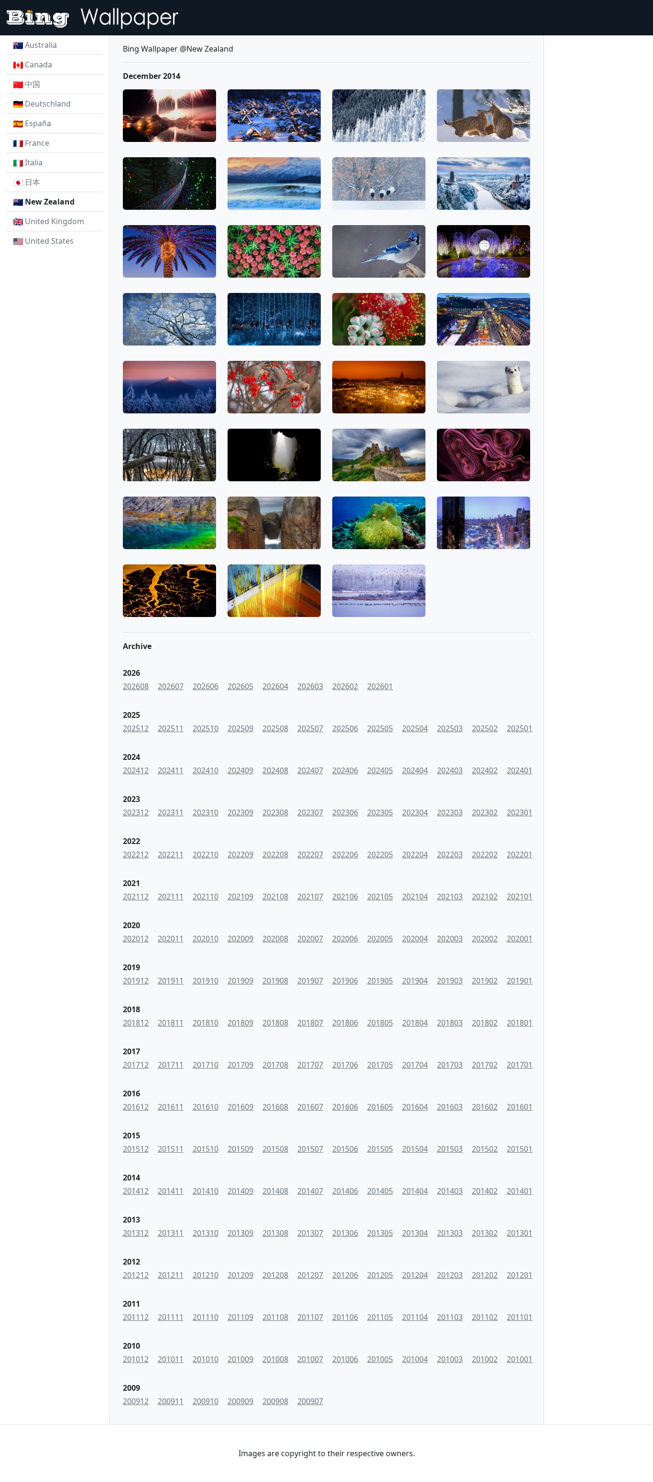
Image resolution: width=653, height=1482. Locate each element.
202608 (136, 686)
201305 (380, 1233)
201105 (380, 1317)
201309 (240, 1233)
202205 (380, 854)
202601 (380, 686)
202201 (520, 854)
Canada (38, 64)
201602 (485, 1107)
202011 (171, 938)
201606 (345, 1107)
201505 (380, 1149)
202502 (485, 728)
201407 (310, 1191)
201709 (240, 1065)
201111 (171, 1317)
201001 (520, 1359)
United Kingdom (54, 221)
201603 (450, 1107)
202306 (345, 812)
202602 (345, 686)
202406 (345, 770)
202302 (485, 812)
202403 (450, 770)
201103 (450, 1317)
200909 (240, 1401)
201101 (520, 1317)
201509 (240, 1149)
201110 (205, 1317)
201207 (310, 1275)
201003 (450, 1359)
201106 (345, 1317)
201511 (171, 1149)
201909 (240, 980)
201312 (136, 1233)
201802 (485, 1022)
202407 (310, 770)
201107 (310, 1317)
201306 (345, 1233)
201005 (380, 1359)
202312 (136, 812)
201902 (485, 980)
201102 (485, 1317)
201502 (485, 1149)
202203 (450, 854)
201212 (136, 1275)
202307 (310, 812)
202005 (380, 938)
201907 (310, 980)
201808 (275, 1022)
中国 (32, 84)
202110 (205, 896)
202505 (380, 728)
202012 (136, 938)
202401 (520, 770)
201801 (520, 1022)
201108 (275, 1317)
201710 (205, 1065)
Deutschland (48, 103)
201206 (345, 1275)
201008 (275, 1359)
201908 (275, 980)
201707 (310, 1065)
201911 (171, 980)
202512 (136, 728)
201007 (310, 1359)
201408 (275, 1191)
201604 (415, 1107)
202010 (205, 938)
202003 (450, 938)
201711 (171, 1065)
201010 (205, 1359)
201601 (520, 1107)
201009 (240, 1359)
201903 (450, 980)
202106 (345, 896)
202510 (205, 728)
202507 (310, 728)
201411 (171, 1191)
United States (49, 241)
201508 (275, 1149)
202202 (485, 854)
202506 (345, 728)
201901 (520, 980)
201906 (345, 980)
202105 (380, 896)
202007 (310, 938)
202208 (275, 854)
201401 (520, 1191)
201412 (136, 1191)
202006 (345, 938)
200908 (275, 1401)
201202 (485, 1275)
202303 (450, 812)
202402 (485, 770)
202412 (136, 770)
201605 (380, 1107)
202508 (275, 728)
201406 (345, 1191)
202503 (450, 728)
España (38, 123)
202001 (520, 938)
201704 (415, 1065)
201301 (520, 1233)
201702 (485, 1065)
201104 (415, 1317)
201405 (380, 1191)
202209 (240, 854)
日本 (32, 182)
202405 (380, 770)
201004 (415, 1359)
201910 (205, 980)
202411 (171, 770)
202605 (240, 686)
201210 (205, 1275)
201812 (136, 1022)
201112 (136, 1317)
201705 (380, 1065)
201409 (240, 1191)
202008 (275, 938)
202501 (520, 728)
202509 (240, 728)
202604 (275, 686)
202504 (415, 728)
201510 (205, 1149)
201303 (450, 1233)
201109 (240, 1317)
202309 (240, 812)
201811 (171, 1022)
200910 (205, 1401)
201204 (415, 1275)
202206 (345, 854)
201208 (275, 1275)
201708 (275, 1065)
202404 (415, 770)
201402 (485, 1191)
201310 (205, 1233)
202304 (415, 812)
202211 (171, 854)
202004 (415, 938)
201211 (171, 1275)
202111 (171, 896)
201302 (485, 1233)
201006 (345, 1359)
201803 (450, 1022)
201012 (136, 1359)
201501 (520, 1149)
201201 (520, 1275)
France (37, 143)
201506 (345, 1149)
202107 (310, 896)
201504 (415, 1149)
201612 (136, 1107)
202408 (275, 770)
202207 (310, 854)
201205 (380, 1275)
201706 (345, 1065)
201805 (380, 1022)
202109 (240, 896)
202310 (205, 812)
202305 (380, 812)
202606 (205, 686)
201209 (240, 1275)
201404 (415, 1191)
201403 (450, 1191)
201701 (520, 1065)
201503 (450, 1149)
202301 (520, 812)
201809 (240, 1022)
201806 (345, 1022)
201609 (240, 1107)
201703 (450, 1065)
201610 (205, 1107)
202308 (275, 812)
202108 (275, 896)
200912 (136, 1401)
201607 (310, 1107)
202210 (205, 854)
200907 (310, 1401)
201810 (205, 1022)
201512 (136, 1149)
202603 (310, 686)
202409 (240, 770)
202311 (171, 812)
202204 (415, 854)
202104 (415, 896)
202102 (485, 896)
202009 (240, 938)
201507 (310, 1149)
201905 (380, 980)
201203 (450, 1275)
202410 (205, 770)
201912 (136, 980)
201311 (171, 1233)
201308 (275, 1233)
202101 (520, 896)
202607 (171, 686)
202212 (136, 854)
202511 (171, 728)
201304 (415, 1233)
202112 (136, 896)
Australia (41, 45)
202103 (450, 896)
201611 (171, 1107)
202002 (485, 938)
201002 (485, 1359)
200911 (171, 1401)
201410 (205, 1191)
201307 (310, 1233)
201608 (275, 1107)
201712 (136, 1065)
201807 (310, 1022)
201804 (415, 1022)
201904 (415, 980)
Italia (34, 162)
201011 (171, 1359)
